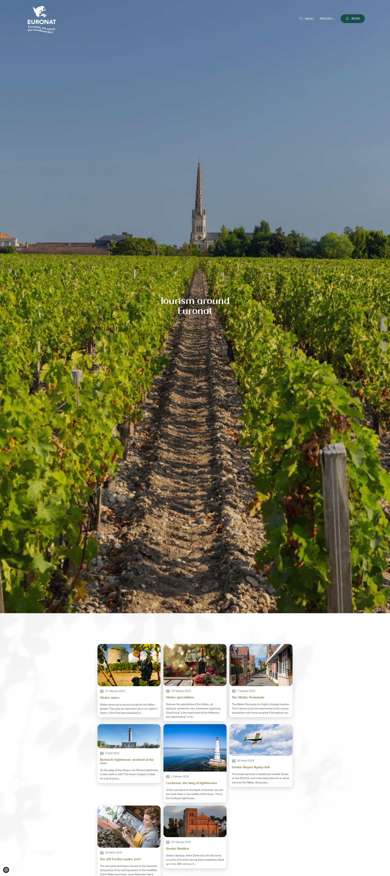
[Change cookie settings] (6, 870)
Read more (107, 652)
